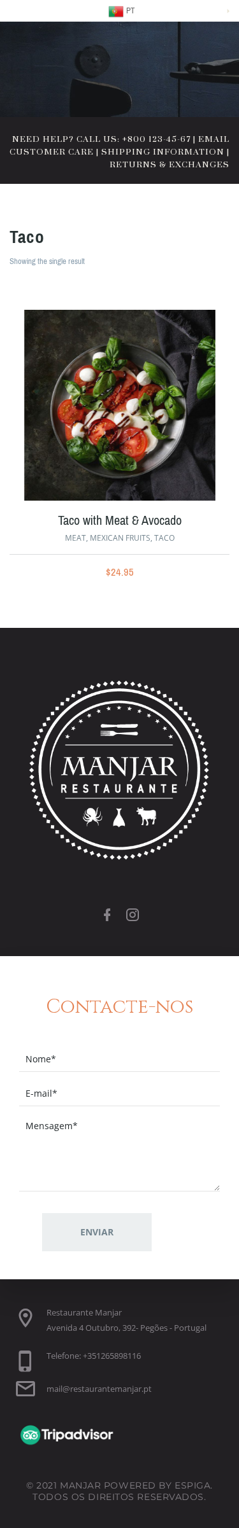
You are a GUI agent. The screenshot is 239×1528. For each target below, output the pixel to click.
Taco (164, 537)
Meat (75, 537)
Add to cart (87, 408)
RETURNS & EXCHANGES (169, 165)
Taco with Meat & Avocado (120, 520)
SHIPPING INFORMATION (162, 152)
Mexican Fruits (120, 537)
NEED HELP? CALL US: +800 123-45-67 (101, 139)
